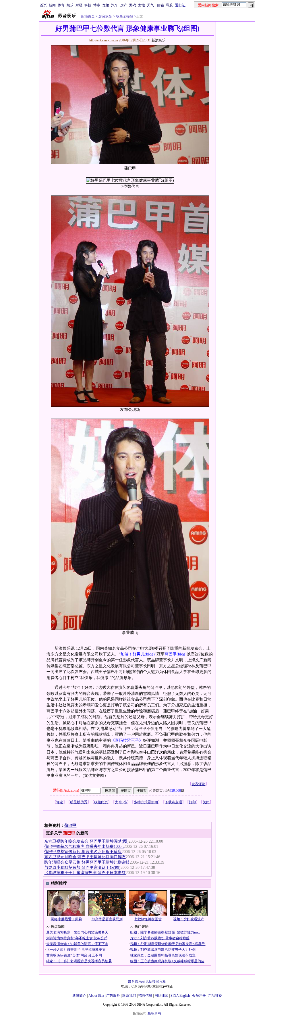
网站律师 (161, 996)
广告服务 (113, 996)
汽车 (114, 5)
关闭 (206, 802)
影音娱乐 (105, 16)
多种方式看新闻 (146, 802)
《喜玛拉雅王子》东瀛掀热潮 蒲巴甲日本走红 (85, 873)
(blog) (150, 654)
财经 (79, 5)
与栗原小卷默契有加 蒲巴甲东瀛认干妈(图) (82, 867)
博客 (96, 5)
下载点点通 (173, 802)
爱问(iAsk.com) (66, 790)
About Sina (96, 996)
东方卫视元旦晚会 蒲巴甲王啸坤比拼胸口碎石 (85, 857)
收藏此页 (101, 802)
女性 (141, 5)
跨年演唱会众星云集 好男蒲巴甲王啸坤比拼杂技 (87, 862)
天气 (150, 5)
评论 (59, 802)
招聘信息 (145, 996)
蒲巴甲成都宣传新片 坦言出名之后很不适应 (83, 852)
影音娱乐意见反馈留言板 (147, 981)
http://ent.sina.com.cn (104, 40)
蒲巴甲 (171, 654)
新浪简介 (79, 996)
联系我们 (129, 996)
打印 (192, 802)
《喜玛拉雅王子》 (127, 740)
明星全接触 (124, 16)
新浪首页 (88, 16)
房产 (123, 5)
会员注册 (199, 996)
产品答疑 (215, 996)
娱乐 (70, 5)
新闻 (52, 5)
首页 (43, 5)
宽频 (105, 5)
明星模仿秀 (78, 802)
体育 (61, 5)
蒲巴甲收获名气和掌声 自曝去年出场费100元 (84, 846)
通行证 (180, 5)
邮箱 (160, 5)
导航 (169, 5)
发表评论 (198, 784)
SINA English (180, 996)
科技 (87, 5)
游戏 (132, 5)
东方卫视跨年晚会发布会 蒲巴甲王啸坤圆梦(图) (86, 841)
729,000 (175, 791)
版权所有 (154, 1013)
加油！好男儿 (133, 654)
